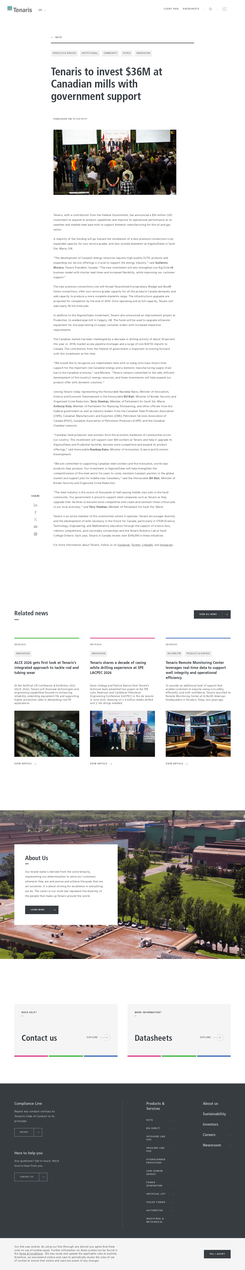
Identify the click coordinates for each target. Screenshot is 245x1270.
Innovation (143, 53)
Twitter (135, 545)
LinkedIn (147, 545)
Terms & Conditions (31, 1254)
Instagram (166, 545)
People (127, 53)
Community (110, 53)
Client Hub (171, 9)
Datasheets (191, 9)
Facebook (124, 545)
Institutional (90, 53)
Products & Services (64, 53)
